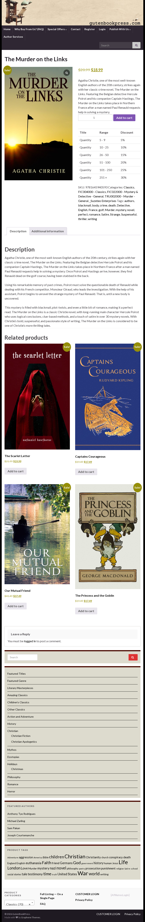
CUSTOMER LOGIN (87, 894)
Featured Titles (16, 673)
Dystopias (13, 756)
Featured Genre (16, 680)
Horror (11, 791)
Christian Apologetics (24, 741)
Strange (115, 214)
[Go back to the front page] (72, 12)
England (11, 863)
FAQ (43, 903)
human (108, 863)
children (56, 856)
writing (92, 219)
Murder (110, 210)
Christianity (93, 857)
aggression (26, 857)
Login (102, 29)
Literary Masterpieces (20, 688)
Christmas (17, 769)
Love (24, 868)
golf (101, 210)
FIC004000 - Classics (92, 191)
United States (67, 874)
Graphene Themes (30, 917)
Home (7, 29)
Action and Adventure (20, 716)
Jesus (115, 863)
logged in (30, 641)
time (47, 873)
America (38, 857)
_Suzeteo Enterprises (102, 201)
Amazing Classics (17, 695)
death (112, 205)
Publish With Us (119, 29)
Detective (123, 205)
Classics (129, 187)
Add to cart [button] (16, 471)
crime (103, 205)
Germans (66, 863)
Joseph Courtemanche (20, 835)
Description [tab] (18, 231)
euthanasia (33, 863)
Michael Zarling (16, 821)
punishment (108, 868)
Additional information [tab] (48, 231)
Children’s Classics (18, 702)
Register (89, 29)
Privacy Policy (84, 899)
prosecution (93, 868)
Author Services (13, 36)
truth (54, 874)
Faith (46, 862)
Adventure (12, 857)
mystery (121, 210)
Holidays (12, 764)
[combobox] (19, 902)
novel (130, 210)
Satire (105, 214)
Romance (12, 784)
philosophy (72, 868)
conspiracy (116, 857)
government (87, 863)
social (10, 874)
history (98, 863)
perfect (83, 214)
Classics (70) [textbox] (18, 904)
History (11, 723)
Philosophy (13, 777)
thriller (82, 219)
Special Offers (56, 29)
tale (24, 874)
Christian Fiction (20, 735)
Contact (75, 29)
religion (120, 868)
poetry (82, 868)
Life (123, 862)
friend (55, 863)
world (94, 873)
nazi (53, 868)
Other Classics (16, 709)
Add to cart (124, 117)
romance (94, 214)
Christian (12, 730)
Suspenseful (129, 214)
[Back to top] (136, 913)
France (93, 210)
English (82, 210)
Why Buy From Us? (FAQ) (29, 29)
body (95, 205)
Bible (46, 857)
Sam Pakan (13, 828)
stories (17, 874)
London (13, 868)
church (105, 857)
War (83, 873)
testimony (35, 874)
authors (129, 201)
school (134, 868)
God (77, 862)
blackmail (84, 205)
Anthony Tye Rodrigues (21, 813)
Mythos (11, 749)
